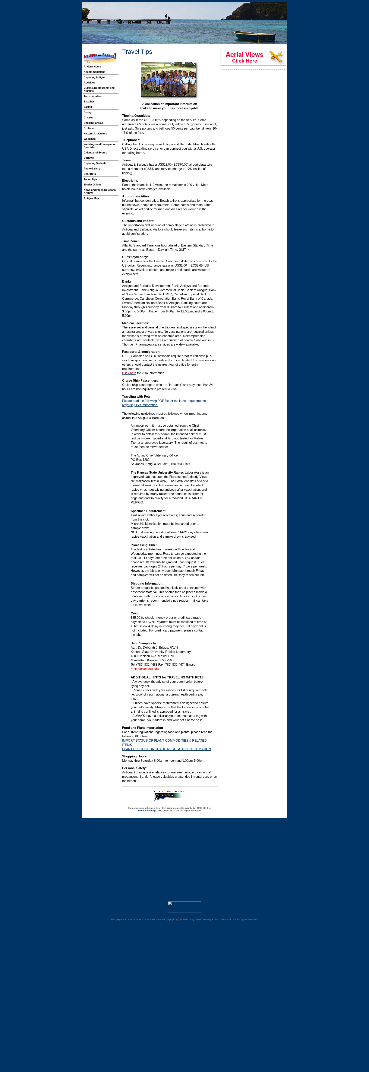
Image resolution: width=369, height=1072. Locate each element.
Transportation (92, 96)
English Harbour (93, 122)
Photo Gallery (92, 168)
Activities (89, 82)
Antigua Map (91, 198)
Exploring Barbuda (95, 163)
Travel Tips (90, 179)
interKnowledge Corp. (150, 810)
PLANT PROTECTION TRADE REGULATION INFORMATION (166, 749)
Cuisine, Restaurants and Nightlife (99, 89)
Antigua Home (92, 66)
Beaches (89, 101)
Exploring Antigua (94, 77)
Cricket (88, 117)
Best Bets (90, 173)
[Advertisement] (38, 864)
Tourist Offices (92, 184)
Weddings (90, 138)
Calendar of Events (95, 152)
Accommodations (94, 71)
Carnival (89, 157)
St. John (89, 128)
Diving (87, 112)
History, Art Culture (95, 133)
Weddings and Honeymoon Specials (100, 146)
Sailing (88, 106)
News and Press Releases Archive (100, 191)
